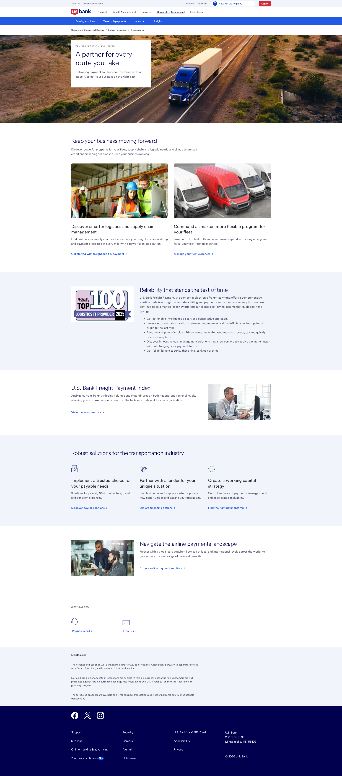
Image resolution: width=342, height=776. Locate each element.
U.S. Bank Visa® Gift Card (190, 732)
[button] (265, 3)
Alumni (127, 749)
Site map (76, 741)
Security (128, 732)
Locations (202, 3)
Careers (128, 741)
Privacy (178, 749)
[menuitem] (81, 12)
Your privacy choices (84, 758)
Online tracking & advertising (89, 749)
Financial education (93, 3)
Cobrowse (129, 758)
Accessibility (182, 741)
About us (75, 3)
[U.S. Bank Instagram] (100, 715)
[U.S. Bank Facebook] (74, 715)
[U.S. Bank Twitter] (87, 715)
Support (190, 3)
